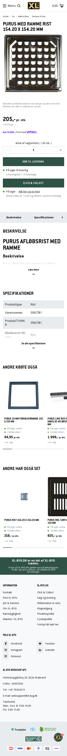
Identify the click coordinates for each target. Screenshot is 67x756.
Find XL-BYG (10, 597)
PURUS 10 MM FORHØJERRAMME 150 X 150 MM (23, 420)
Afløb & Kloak (23, 16)
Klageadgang (44, 608)
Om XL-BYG (10, 608)
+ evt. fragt (8, 442)
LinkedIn (50, 650)
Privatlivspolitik (45, 614)
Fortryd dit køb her (48, 624)
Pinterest (16, 656)
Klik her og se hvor (29, 191)
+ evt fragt (8, 124)
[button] (6, 150)
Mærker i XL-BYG (13, 619)
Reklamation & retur (49, 603)
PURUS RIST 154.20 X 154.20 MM (21, 520)
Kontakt (7, 592)
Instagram (17, 650)
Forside (6, 16)
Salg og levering (46, 597)
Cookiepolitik (44, 619)
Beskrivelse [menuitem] (13, 217)
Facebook (16, 643)
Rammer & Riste (38, 16)
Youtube (50, 643)
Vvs (13, 16)
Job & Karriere (11, 603)
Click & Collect (45, 592)
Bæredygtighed (12, 614)
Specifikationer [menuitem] (44, 217)
